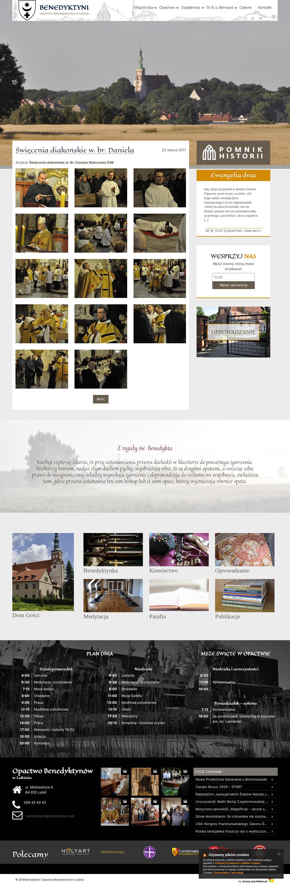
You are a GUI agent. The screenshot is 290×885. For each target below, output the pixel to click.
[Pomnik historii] (233, 153)
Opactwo (167, 8)
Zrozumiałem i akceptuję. (229, 872)
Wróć (101, 399)
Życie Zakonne (208, 772)
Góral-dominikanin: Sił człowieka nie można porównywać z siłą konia (232, 816)
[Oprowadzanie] (233, 332)
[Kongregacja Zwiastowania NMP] (186, 852)
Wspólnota (143, 8)
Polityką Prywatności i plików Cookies (237, 863)
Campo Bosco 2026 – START (219, 787)
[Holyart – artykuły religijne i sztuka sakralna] (76, 852)
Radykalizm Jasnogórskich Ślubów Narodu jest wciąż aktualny (232, 794)
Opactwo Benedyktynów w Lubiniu (64, 10)
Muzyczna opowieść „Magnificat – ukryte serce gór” (232, 809)
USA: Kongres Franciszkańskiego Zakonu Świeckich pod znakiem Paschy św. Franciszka (232, 824)
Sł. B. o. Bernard (220, 8)
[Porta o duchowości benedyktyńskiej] (149, 852)
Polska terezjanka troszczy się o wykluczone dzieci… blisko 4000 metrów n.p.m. (232, 831)
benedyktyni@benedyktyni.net (50, 816)
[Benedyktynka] (113, 852)
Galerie (245, 8)
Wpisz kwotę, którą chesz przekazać (233, 266)
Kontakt (265, 8)
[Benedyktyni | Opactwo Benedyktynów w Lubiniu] (27, 10)
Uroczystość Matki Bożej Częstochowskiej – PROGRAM (232, 801)
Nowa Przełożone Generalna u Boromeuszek (231, 779)
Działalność (190, 8)
